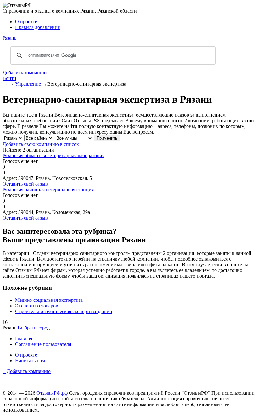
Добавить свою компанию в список (41, 144)
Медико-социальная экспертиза (49, 300)
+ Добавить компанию (27, 371)
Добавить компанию (25, 72)
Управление (28, 84)
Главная (23, 338)
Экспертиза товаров (36, 305)
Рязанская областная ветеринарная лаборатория (53, 155)
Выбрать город (34, 327)
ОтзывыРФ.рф (52, 393)
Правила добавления (37, 27)
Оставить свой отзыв (25, 183)
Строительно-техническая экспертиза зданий (63, 311)
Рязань (9, 38)
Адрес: (10, 178)
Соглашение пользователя (43, 344)
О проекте (26, 21)
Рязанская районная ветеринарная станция (48, 189)
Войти (9, 78)
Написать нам (30, 360)
